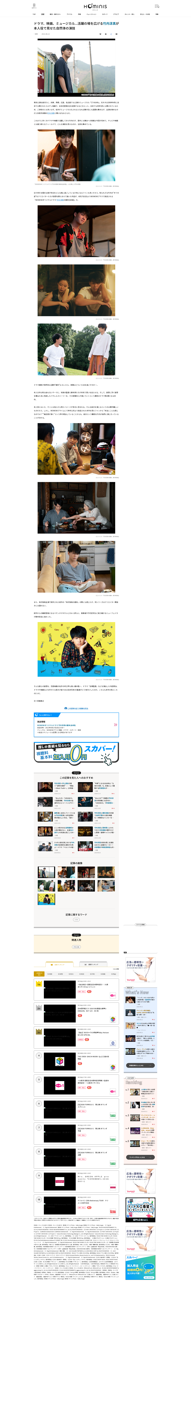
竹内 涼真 (51, 113)
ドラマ (76, 920)
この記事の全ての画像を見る (78, 708)
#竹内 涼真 (76, 947)
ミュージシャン (91, 14)
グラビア (116, 14)
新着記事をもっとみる (136, 1065)
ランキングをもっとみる (137, 1157)
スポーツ (105, 14)
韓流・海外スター (55, 14)
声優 (79, 14)
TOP (34, 14)
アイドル (69, 14)
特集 (157, 14)
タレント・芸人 (129, 14)
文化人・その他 (145, 14)
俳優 (42, 14)
